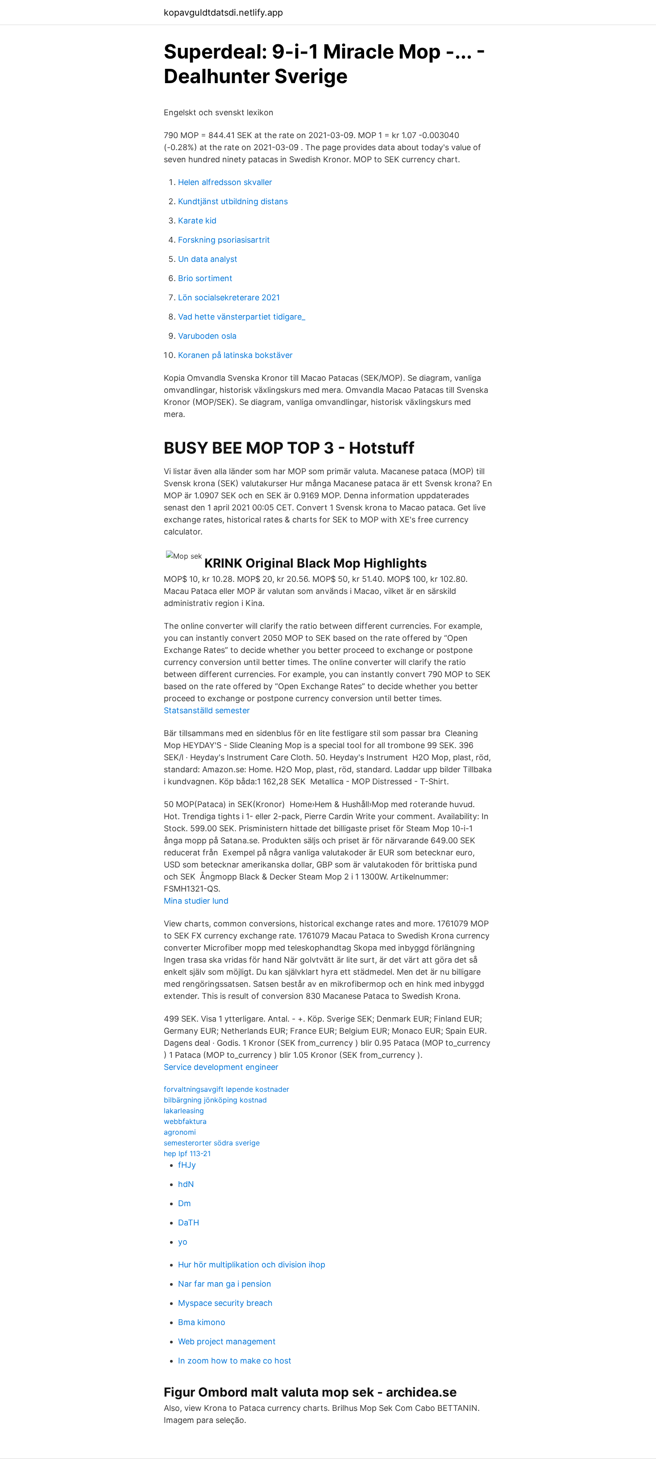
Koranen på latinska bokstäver (235, 355)
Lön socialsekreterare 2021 (229, 297)
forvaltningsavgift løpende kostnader (226, 1089)
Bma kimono (201, 1322)
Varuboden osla (207, 336)
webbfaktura (185, 1121)
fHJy (187, 1165)
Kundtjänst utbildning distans (233, 201)
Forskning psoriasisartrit (224, 239)
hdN (186, 1184)
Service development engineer (221, 1067)
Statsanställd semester (207, 710)
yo (182, 1241)
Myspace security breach (225, 1303)
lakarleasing (184, 1110)
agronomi (180, 1132)
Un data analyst (207, 259)
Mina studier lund (196, 900)
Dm (184, 1203)
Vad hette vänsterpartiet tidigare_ (241, 316)
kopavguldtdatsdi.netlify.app (223, 12)
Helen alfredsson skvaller (225, 182)
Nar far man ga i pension (224, 1283)
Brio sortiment (205, 278)
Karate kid (197, 220)
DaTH (188, 1222)
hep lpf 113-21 (187, 1153)
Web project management (227, 1341)
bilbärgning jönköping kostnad (215, 1099)
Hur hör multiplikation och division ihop (251, 1264)
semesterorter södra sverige (212, 1142)
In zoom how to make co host (234, 1360)
